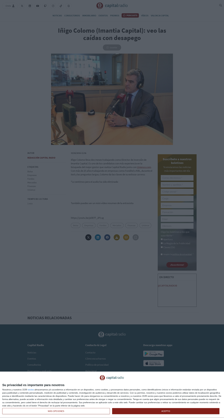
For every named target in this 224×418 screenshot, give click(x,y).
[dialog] (112, 395)
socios (31, 390)
